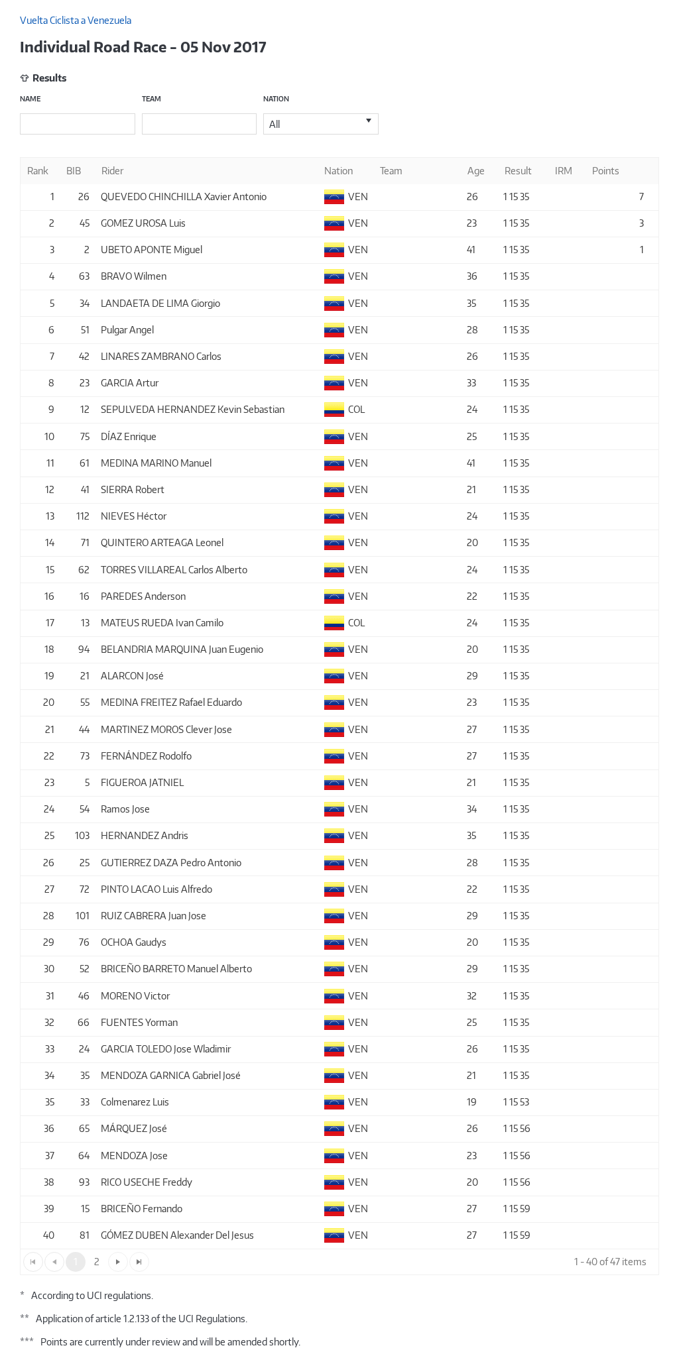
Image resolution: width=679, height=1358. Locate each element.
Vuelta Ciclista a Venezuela (75, 20)
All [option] (274, 124)
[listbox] (321, 124)
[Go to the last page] (139, 1262)
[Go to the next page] (118, 1262)
